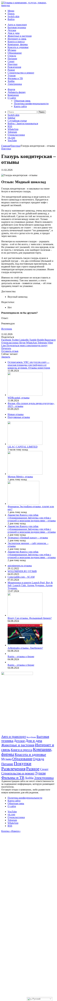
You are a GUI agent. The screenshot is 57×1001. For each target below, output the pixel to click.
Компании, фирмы (18, 44)
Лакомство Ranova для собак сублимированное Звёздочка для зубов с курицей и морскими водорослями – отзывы (32, 518)
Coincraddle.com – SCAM (21, 577)
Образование (15, 53)
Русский (36, 999)
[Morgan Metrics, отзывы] (25, 473)
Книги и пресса (16, 41)
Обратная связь (22, 100)
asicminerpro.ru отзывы (20, 565)
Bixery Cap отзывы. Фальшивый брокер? (30, 618)
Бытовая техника (17, 27)
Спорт (11, 61)
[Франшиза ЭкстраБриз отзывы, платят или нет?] (23, 503)
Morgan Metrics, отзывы (20, 476)
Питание (12, 58)
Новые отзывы (16, 414)
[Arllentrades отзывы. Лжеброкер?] (25, 645)
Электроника (15, 84)
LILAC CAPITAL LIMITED (23, 446)
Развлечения (14, 67)
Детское (12, 30)
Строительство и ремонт (21, 72)
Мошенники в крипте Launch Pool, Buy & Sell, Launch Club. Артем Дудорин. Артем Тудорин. (30, 585)
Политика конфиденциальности (31, 103)
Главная (5, 145)
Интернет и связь (17, 38)
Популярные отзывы (19, 417)
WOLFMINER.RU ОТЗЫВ (22, 571)
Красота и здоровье (18, 47)
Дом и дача (13, 33)
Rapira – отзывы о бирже (21, 656)
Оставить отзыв (9, 351)
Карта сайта (20, 106)
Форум (11, 89)
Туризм (12, 75)
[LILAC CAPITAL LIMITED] (25, 444)
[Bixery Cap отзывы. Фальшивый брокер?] (25, 615)
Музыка (12, 50)
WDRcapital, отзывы (18, 397)
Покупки (12, 64)
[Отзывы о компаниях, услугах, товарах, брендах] (28, 5)
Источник (6, 328)
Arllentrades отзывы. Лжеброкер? (25, 648)
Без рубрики (31, 737)
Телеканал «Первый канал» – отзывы (28, 537)
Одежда (12, 55)
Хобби (11, 81)
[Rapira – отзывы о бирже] (8, 653)
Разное (11, 70)
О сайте (12, 98)
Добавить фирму (17, 92)
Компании (13, 95)
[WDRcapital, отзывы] (25, 395)
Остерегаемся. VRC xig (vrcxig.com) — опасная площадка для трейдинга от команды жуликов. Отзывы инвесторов (29, 365)
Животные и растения (20, 36)
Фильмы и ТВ (15, 78)
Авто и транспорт (17, 24)
